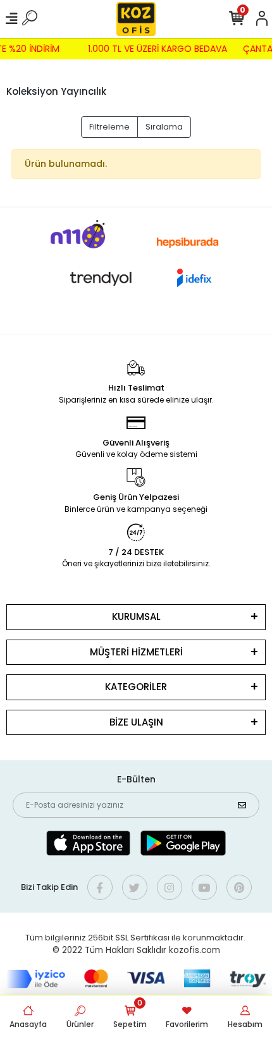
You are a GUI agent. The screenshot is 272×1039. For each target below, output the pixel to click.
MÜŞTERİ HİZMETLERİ (136, 652)
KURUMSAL (136, 616)
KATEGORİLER (136, 686)
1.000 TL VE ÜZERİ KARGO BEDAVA (158, 48)
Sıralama (164, 127)
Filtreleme (109, 127)
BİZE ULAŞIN (136, 722)
